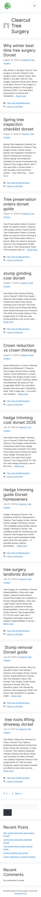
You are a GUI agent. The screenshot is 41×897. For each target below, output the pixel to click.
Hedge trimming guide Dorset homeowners (18, 494)
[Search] (7, 812)
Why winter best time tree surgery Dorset (19, 50)
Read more (21, 96)
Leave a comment (14, 106)
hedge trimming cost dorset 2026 (19, 420)
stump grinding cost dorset (17, 275)
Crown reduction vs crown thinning (19, 347)
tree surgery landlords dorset (18, 572)
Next (18, 793)
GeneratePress (20, 893)
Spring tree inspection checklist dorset (18, 124)
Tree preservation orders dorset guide (19, 204)
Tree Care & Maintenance (18, 103)
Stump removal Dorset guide (17, 649)
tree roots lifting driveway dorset (18, 722)
